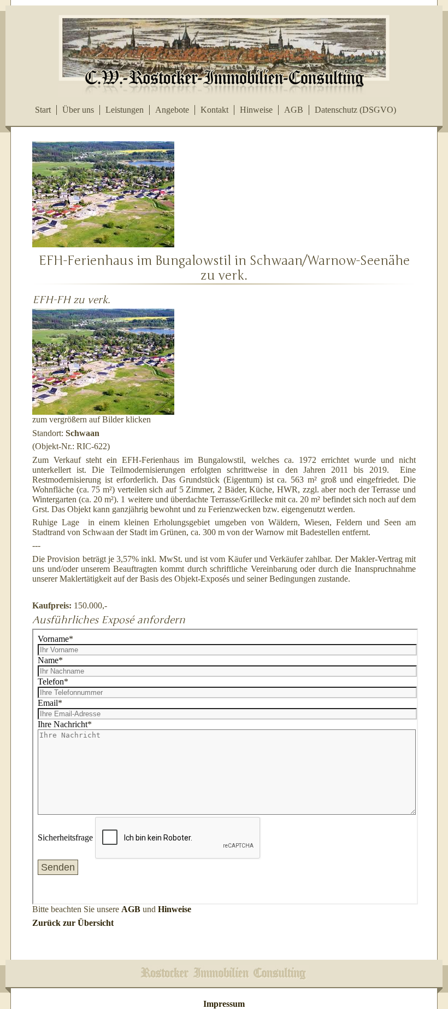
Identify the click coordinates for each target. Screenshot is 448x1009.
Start (43, 109)
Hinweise (256, 109)
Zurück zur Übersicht (73, 922)
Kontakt (214, 109)
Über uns (78, 109)
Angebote (172, 109)
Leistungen (124, 109)
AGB (293, 109)
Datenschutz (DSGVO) (355, 109)
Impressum (224, 1003)
